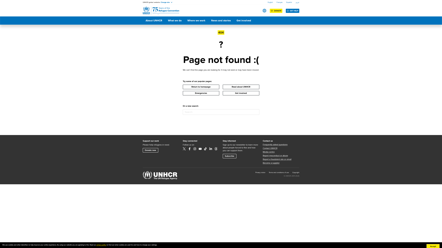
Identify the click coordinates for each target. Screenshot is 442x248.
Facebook (189, 148)
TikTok (205, 148)
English (270, 2)
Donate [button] (277, 10)
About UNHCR (154, 20)
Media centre (269, 152)
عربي (297, 2)
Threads (216, 148)
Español (289, 2)
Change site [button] (165, 2)
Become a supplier (271, 163)
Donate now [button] (150, 150)
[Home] (159, 11)
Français (280, 2)
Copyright (295, 172)
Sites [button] (264, 11)
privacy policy (101, 245)
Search (256, 112)
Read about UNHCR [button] (241, 86)
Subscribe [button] (229, 156)
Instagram (194, 148)
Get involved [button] (241, 93)
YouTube (200, 148)
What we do (175, 20)
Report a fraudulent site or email (277, 159)
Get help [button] (294, 10)
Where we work (196, 20)
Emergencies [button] (201, 93)
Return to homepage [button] (201, 86)
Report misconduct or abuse (275, 155)
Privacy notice (260, 172)
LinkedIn (210, 148)
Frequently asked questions (275, 144)
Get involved (244, 20)
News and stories (221, 20)
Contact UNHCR (270, 148)
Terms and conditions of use (279, 172)
